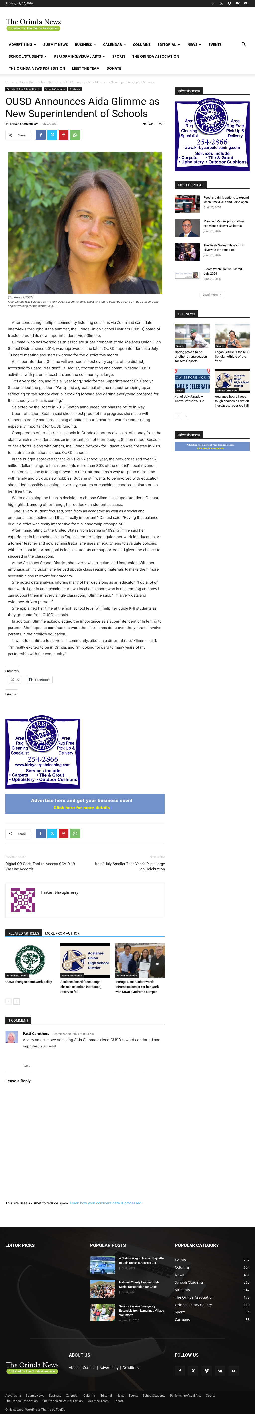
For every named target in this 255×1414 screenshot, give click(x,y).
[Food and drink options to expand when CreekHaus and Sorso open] (187, 204)
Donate (114, 68)
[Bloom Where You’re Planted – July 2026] (187, 275)
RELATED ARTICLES (23, 933)
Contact (89, 1367)
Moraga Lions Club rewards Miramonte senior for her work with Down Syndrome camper (137, 987)
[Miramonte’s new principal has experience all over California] (187, 228)
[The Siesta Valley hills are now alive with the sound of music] (187, 252)
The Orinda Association (155, 56)
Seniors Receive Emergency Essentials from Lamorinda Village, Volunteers (142, 1311)
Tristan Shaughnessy (24, 123)
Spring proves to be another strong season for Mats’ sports (191, 356)
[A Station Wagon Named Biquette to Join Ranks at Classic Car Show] (102, 1265)
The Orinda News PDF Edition (37, 68)
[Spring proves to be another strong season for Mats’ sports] (192, 336)
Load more (210, 294)
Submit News (55, 44)
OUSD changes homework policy (28, 982)
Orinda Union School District (38, 82)
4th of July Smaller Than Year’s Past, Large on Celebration (129, 866)
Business (83, 44)
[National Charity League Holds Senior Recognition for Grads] (102, 1289)
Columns (142, 44)
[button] (244, 45)
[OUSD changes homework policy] (30, 960)
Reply (26, 1065)
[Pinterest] (63, 135)
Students (75, 89)
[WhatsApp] (75, 135)
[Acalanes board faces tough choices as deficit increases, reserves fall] (85, 960)
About (74, 1367)
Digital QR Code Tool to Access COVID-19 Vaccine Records (40, 866)
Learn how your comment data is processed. (106, 1203)
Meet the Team (86, 68)
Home (9, 82)
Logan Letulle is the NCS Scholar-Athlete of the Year (232, 356)
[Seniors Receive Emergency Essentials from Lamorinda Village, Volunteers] (102, 1312)
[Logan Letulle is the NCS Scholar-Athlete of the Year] (232, 336)
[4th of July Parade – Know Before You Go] (192, 381)
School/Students (26, 56)
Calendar (112, 44)
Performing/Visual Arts (77, 56)
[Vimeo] (229, 3)
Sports (119, 56)
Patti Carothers (36, 1033)
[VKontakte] (237, 3)
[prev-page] (8, 1001)
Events (215, 44)
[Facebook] (213, 3)
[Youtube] (246, 3)
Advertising (20, 44)
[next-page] (16, 1001)
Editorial (167, 44)
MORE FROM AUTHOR (62, 933)
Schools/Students (55, 89)
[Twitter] (221, 3)
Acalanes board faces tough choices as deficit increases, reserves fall (80, 987)
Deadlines (131, 1367)
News (192, 44)
